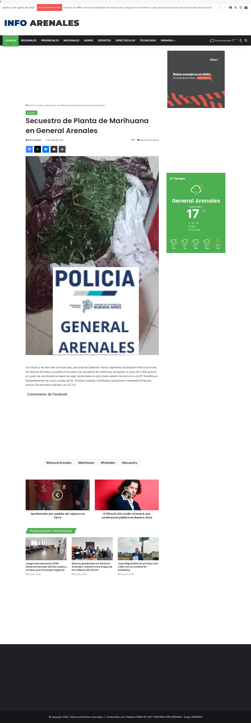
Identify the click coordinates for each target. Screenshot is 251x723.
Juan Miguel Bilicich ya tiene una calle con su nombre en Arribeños (138, 567)
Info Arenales (34, 140)
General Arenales (59, 462)
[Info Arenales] (42, 23)
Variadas (167, 40)
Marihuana (87, 462)
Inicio (31, 105)
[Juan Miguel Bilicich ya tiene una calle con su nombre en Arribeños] (138, 548)
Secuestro (130, 462)
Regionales (28, 40)
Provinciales (50, 40)
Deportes (104, 40)
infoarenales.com (116, 716)
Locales (10, 40)
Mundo (88, 40)
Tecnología (148, 40)
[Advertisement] (167, 22)
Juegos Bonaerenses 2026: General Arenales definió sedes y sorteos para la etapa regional (46, 567)
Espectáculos (125, 40)
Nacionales (71, 40)
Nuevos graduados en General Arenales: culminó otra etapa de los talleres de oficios (92, 567)
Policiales (109, 462)
